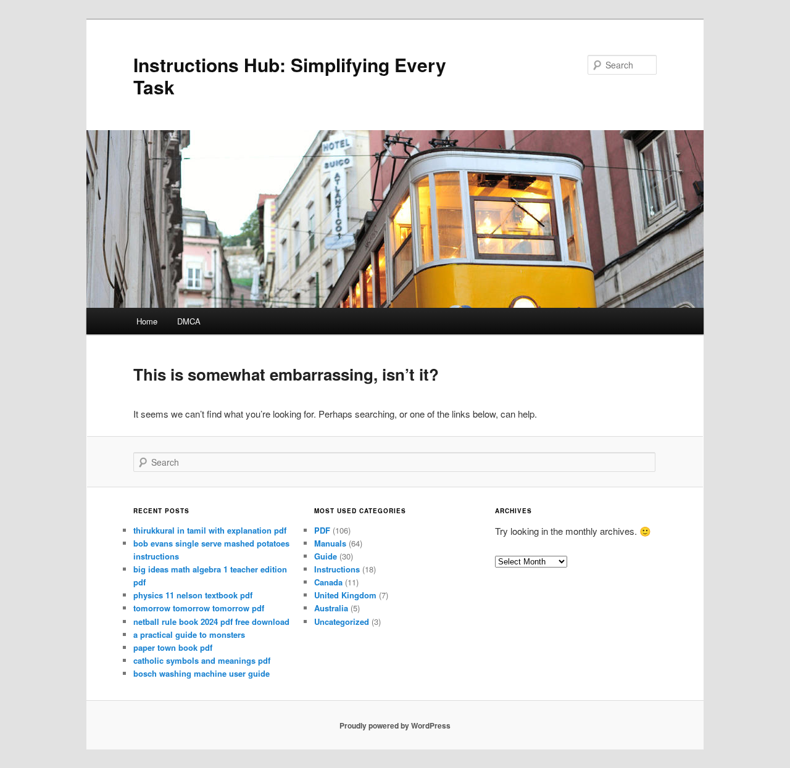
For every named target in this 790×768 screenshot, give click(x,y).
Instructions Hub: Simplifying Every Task (289, 75)
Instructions (337, 569)
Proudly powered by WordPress (395, 725)
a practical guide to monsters (189, 634)
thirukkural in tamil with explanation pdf (209, 530)
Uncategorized (341, 621)
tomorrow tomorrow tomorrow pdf (198, 608)
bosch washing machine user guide (201, 673)
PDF (322, 530)
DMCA (189, 321)
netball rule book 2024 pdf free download (211, 621)
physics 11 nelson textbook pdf (192, 595)
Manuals (330, 543)
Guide (325, 556)
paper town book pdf (172, 647)
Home (146, 321)
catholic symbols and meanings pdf (201, 660)
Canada (328, 582)
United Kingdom (345, 595)
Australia (331, 608)
